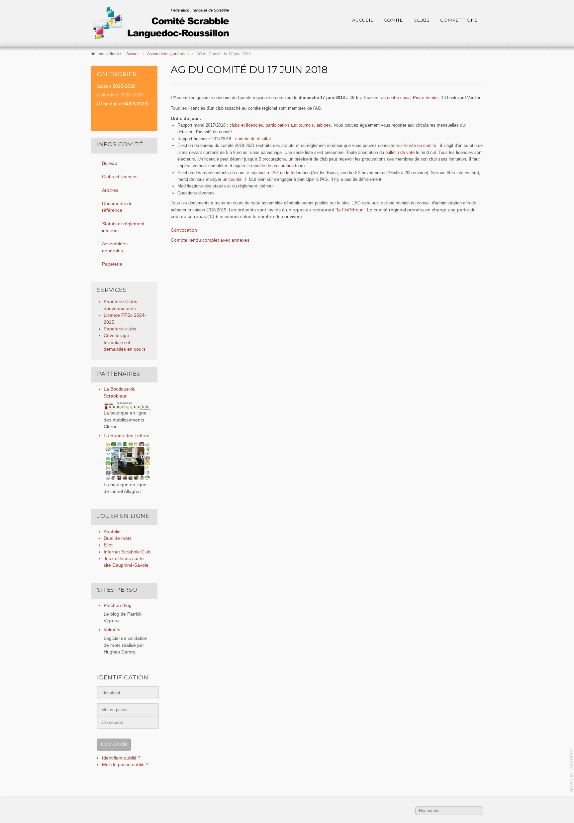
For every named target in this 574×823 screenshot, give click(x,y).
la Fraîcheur (350, 209)
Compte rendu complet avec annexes (210, 240)
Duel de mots (118, 538)
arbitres (324, 125)
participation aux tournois (290, 125)
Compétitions (459, 20)
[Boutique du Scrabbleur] (127, 405)
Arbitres (110, 190)
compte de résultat (253, 138)
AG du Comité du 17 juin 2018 (249, 69)
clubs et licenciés (246, 125)
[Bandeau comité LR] (161, 23)
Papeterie (112, 264)
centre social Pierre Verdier (412, 97)
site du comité (422, 145)
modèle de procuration (272, 165)
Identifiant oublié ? (121, 758)
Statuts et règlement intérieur (123, 227)
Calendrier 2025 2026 (120, 94)
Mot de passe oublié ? (125, 764)
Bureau (109, 163)
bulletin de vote (400, 152)
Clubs (422, 20)
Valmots (112, 629)
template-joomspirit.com (571, 770)
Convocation (184, 230)
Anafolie (112, 531)
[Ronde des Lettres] (127, 461)
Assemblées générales (115, 247)
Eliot (108, 544)
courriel (235, 179)
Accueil (362, 20)
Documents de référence (117, 207)
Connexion (114, 744)
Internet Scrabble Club (127, 551)
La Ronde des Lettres (126, 435)
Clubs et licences (120, 176)
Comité (393, 20)
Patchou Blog (118, 605)
